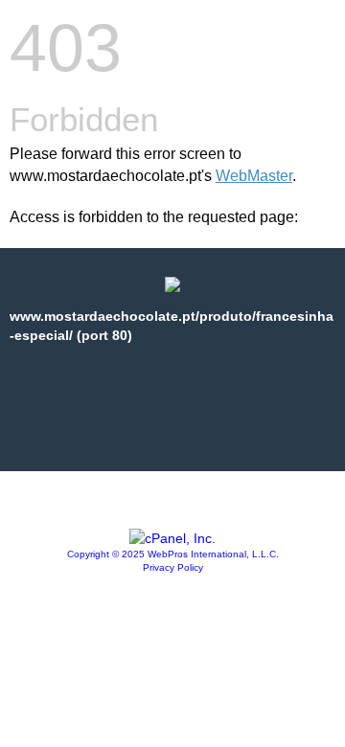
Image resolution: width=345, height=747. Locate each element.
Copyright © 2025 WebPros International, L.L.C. (173, 554)
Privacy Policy (173, 567)
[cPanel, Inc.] (172, 538)
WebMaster (254, 176)
